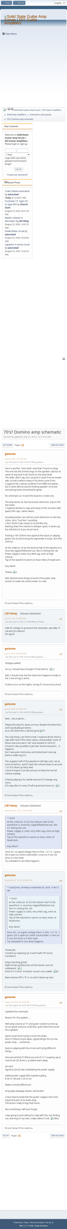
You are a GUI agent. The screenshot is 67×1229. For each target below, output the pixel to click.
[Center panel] (9, 109)
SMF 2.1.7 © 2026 (26, 1226)
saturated (13, 194)
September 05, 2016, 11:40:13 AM (18, 810)
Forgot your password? (17, 174)
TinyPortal (17, 1222)
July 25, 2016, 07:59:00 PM (15, 709)
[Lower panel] (12, 109)
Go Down (7, 445)
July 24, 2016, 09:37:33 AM (15, 653)
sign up (23, 143)
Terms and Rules (37, 1222)
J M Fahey (24, 221)
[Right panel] (5, 110)
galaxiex (10, 454)
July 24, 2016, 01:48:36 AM (15, 618)
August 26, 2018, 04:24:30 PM (17, 1002)
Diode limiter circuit (14, 231)
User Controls (11, 126)
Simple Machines (41, 1226)
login (14, 143)
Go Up (6, 1135)
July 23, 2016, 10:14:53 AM (15, 459)
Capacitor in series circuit (17, 244)
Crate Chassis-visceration (17, 191)
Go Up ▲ (50, 1222)
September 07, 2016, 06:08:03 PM (18, 880)
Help (26, 1222)
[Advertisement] (33, 71)
